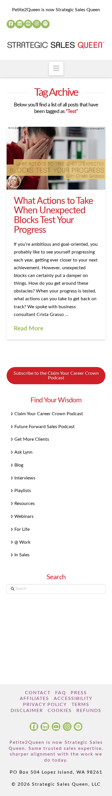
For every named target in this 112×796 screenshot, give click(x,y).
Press (79, 692)
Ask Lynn (23, 452)
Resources (24, 503)
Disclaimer (27, 710)
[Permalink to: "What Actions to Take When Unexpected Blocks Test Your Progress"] (56, 158)
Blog (18, 465)
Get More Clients (31, 439)
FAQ (60, 692)
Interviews (24, 478)
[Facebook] (11, 24)
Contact (38, 692)
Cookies (60, 710)
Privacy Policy (45, 704)
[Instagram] (36, 24)
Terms (80, 704)
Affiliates (34, 698)
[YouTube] (28, 24)
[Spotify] (45, 24)
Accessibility (73, 698)
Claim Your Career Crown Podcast (48, 413)
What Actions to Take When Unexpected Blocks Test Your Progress (53, 215)
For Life (22, 529)
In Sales (22, 555)
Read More (28, 328)
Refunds (88, 710)
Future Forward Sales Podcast (44, 426)
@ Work (22, 542)
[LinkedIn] (19, 24)
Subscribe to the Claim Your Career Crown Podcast (56, 375)
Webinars (24, 516)
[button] (56, 68)
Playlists (22, 490)
